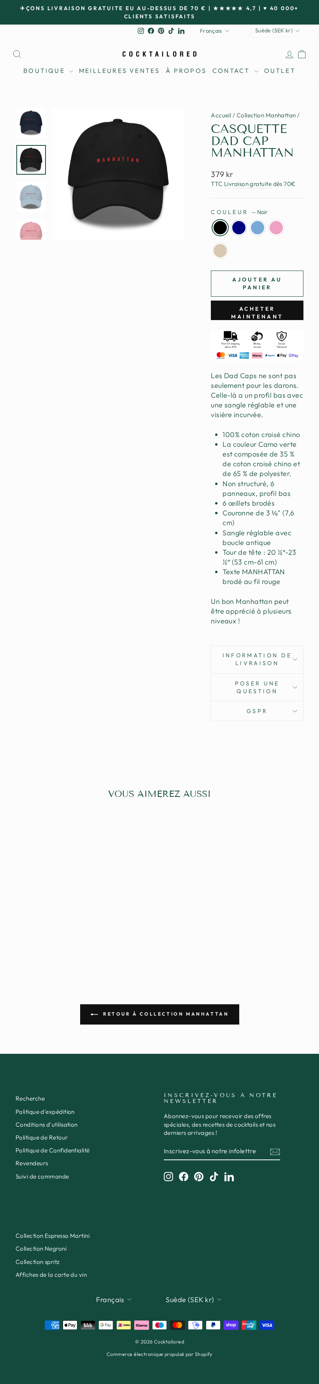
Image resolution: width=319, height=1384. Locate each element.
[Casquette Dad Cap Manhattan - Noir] (27, 929)
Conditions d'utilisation (47, 1124)
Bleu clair (257, 227)
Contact (232, 70)
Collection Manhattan (266, 115)
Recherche (30, 1098)
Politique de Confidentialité (53, 1150)
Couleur (239, 212)
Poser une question (257, 687)
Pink (276, 227)
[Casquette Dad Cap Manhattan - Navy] (38, 929)
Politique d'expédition (45, 1111)
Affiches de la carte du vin (51, 1274)
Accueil (221, 115)
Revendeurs (32, 1163)
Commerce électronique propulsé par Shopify (159, 1354)
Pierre (220, 250)
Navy (239, 227)
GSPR (257, 711)
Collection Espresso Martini (52, 1235)
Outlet (280, 70)
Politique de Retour (42, 1137)
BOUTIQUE (45, 70)
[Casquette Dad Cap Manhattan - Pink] (59, 929)
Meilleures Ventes (119, 70)
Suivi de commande (42, 1176)
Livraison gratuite (248, 184)
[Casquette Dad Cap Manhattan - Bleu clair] (48, 929)
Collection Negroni (41, 1248)
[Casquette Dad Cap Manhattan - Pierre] (69, 929)
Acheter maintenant (257, 312)
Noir (220, 227)
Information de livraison (257, 659)
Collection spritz (38, 1261)
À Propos (186, 70)
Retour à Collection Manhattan (165, 1014)
